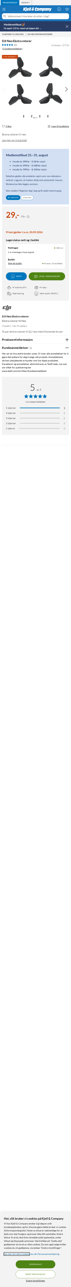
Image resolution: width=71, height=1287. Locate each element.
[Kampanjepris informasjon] (28, 216)
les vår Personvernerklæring (44, 1254)
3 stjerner (11, 418)
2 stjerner (11, 423)
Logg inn (27, 197)
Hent (19, 276)
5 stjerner (11, 407)
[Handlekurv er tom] (67, 9)
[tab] (10, 2)
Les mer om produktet (14, 140)
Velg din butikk (15, 263)
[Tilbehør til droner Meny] (26, 34)
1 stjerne (10, 428)
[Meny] (4, 9)
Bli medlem (13, 197)
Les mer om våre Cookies (16, 1254)
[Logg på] (59, 9)
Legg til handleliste (60, 126)
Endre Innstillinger (35, 1280)
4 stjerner (11, 413)
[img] (66, 89)
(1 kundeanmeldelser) (12, 48)
